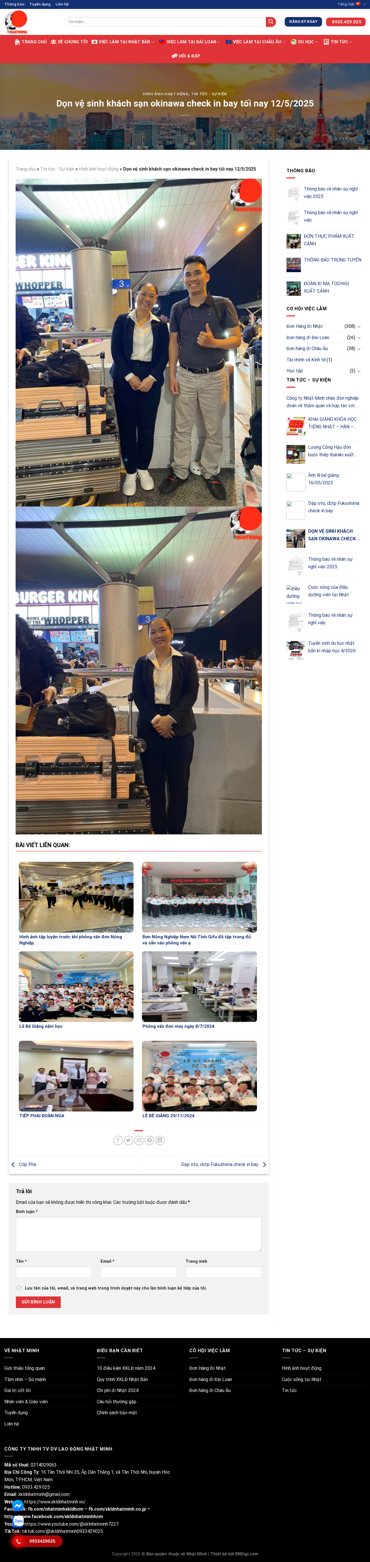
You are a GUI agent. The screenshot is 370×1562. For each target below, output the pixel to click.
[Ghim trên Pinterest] (149, 1140)
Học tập (294, 370)
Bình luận (27, 1211)
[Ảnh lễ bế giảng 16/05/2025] (295, 482)
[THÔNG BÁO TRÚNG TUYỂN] (293, 265)
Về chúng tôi (73, 42)
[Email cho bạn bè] (139, 1140)
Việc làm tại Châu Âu (257, 42)
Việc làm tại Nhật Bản (124, 42)
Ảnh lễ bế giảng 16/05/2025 (323, 478)
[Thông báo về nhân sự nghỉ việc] (293, 217)
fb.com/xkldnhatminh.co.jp (117, 1509)
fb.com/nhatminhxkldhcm (56, 1509)
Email (107, 1261)
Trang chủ (34, 42)
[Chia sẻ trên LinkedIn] (160, 1140)
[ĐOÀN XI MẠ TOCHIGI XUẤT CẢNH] (293, 288)
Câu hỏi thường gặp (116, 1401)
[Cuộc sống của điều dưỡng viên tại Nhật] (295, 594)
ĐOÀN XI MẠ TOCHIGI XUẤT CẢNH (326, 287)
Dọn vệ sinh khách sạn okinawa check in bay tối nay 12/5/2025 (334, 535)
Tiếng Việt (345, 4)
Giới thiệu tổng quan (24, 1368)
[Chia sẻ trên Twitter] (128, 1140)
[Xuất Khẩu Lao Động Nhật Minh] (30, 22)
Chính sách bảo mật (117, 1412)
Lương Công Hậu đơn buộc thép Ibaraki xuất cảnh (331, 451)
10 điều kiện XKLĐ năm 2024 (126, 1368)
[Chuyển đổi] (359, 326)
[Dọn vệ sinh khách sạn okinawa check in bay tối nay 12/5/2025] (295, 538)
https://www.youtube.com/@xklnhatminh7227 (72, 1524)
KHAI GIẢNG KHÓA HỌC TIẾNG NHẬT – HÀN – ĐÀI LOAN (332, 423)
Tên (21, 1261)
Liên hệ (62, 4)
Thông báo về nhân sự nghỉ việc (331, 216)
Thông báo (14, 4)
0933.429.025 (36, 1487)
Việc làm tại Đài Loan (191, 42)
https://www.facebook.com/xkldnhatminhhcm (53, 1516)
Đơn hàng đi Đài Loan (307, 337)
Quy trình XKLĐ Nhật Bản (122, 1379)
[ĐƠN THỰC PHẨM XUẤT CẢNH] (293, 241)
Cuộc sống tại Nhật (301, 1379)
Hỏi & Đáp (190, 56)
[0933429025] (18, 1541)
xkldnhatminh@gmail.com (44, 1494)
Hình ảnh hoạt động (166, 94)
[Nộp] (271, 22)
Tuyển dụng (40, 4)
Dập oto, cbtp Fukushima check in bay (220, 1164)
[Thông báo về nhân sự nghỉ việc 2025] (293, 194)
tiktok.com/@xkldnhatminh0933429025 (62, 1531)
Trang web (196, 1261)
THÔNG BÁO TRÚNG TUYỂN (332, 260)
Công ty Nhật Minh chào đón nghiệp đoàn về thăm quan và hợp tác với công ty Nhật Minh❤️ (322, 402)
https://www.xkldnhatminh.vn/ (55, 1502)
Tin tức (339, 42)
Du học (306, 42)
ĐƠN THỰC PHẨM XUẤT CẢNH (329, 239)
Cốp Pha (27, 1164)
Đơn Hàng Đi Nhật (304, 326)
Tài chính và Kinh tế (305, 360)
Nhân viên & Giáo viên (26, 1401)
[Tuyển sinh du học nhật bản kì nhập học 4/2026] (295, 650)
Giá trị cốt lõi (17, 1390)
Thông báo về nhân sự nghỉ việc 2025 (331, 192)
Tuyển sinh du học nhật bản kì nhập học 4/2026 (332, 646)
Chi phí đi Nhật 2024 (117, 1390)
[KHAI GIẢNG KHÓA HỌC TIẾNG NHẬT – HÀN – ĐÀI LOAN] (295, 426)
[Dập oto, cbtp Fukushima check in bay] (295, 510)
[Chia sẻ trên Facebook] (118, 1140)
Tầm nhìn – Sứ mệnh (25, 1379)
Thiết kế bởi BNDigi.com (234, 1554)
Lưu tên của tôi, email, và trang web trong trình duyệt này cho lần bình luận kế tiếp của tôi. (116, 1288)
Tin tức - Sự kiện (209, 94)
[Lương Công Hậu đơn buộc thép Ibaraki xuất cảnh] (295, 454)
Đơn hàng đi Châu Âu (307, 348)
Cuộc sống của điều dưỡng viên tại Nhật (328, 590)
